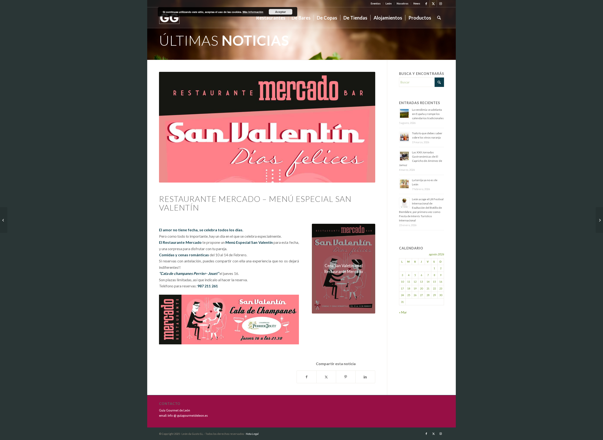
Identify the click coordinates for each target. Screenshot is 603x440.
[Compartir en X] (326, 377)
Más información (253, 12)
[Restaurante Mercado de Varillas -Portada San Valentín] (267, 127)
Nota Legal (252, 433)
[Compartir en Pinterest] (345, 377)
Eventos (376, 3)
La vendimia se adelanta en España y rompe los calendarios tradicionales (428, 114)
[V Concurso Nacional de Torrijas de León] (599, 220)
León (389, 3)
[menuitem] (375, 3)
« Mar (403, 312)
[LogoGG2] (169, 17)
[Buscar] (439, 17)
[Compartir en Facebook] (306, 377)
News (416, 3)
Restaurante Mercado (182, 242)
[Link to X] (433, 3)
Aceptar (280, 12)
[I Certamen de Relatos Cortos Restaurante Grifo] (3, 220)
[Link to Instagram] (440, 3)
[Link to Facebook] (426, 3)
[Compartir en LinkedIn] (365, 377)
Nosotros (402, 3)
